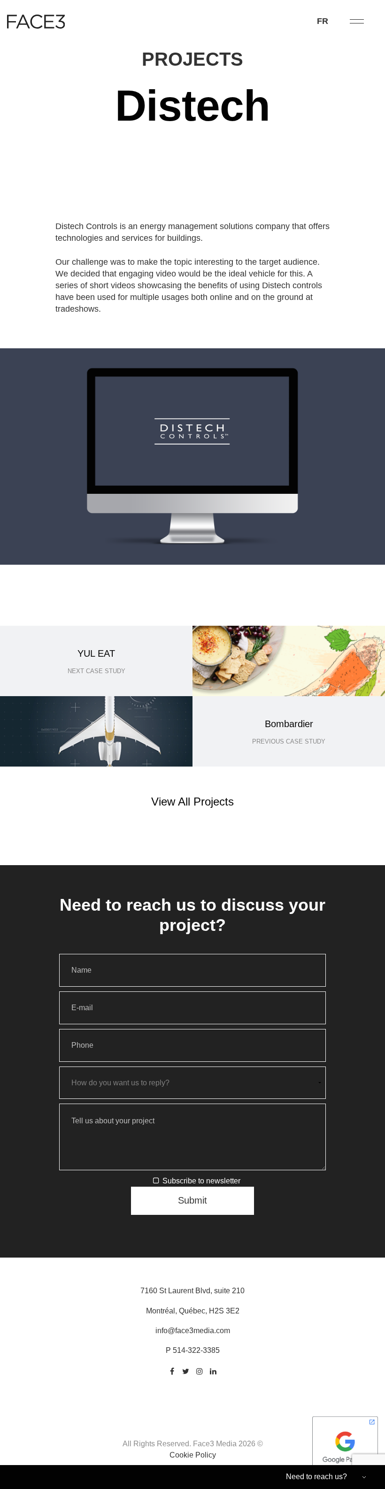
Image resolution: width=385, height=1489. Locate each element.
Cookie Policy (192, 1455)
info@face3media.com (192, 1331)
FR (322, 21)
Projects (192, 59)
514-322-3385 (196, 1350)
